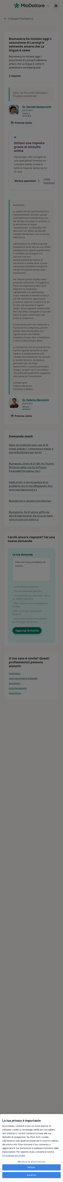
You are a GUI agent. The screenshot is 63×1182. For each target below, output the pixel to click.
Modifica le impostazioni (31, 1161)
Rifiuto (31, 1167)
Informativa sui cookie (13, 1155)
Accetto (31, 1175)
